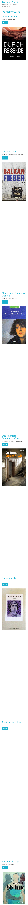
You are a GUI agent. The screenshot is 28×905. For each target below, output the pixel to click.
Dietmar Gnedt (10, 2)
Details (5, 23)
